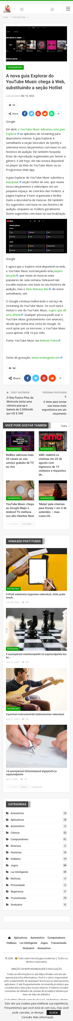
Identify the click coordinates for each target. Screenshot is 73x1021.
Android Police (48, 340)
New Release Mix (37, 289)
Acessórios (17, 813)
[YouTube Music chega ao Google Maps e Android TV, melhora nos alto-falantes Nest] (20, 490)
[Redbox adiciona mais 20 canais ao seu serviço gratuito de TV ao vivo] (20, 441)
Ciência (15, 832)
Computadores (19, 839)
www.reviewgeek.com (45, 357)
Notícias (16, 878)
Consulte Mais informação (38, 1017)
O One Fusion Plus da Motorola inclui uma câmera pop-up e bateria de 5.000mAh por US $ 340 (20, 405)
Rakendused (13, 589)
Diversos (16, 845)
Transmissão (14, 67)
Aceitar (53, 1012)
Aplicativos (17, 819)
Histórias (16, 852)
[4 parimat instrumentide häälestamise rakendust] (36, 689)
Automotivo (18, 826)
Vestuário (16, 904)
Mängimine (12, 649)
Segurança (17, 891)
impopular (12, 182)
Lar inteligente (19, 871)
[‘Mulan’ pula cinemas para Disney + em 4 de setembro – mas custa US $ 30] (53, 490)
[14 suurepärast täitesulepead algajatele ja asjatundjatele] (36, 746)
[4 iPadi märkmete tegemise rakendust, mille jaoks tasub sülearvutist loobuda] (36, 569)
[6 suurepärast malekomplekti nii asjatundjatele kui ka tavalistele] (36, 629)
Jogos (14, 865)
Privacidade (18, 885)
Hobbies (16, 858)
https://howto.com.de (50, 974)
